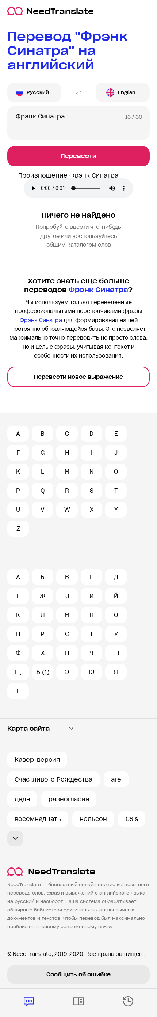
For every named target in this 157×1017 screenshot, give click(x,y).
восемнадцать (38, 819)
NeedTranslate (60, 11)
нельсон (93, 819)
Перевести (78, 155)
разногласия (69, 799)
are (116, 779)
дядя (22, 799)
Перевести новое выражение (78, 377)
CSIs (132, 819)
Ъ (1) (42, 672)
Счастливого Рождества (53, 779)
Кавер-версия (37, 759)
